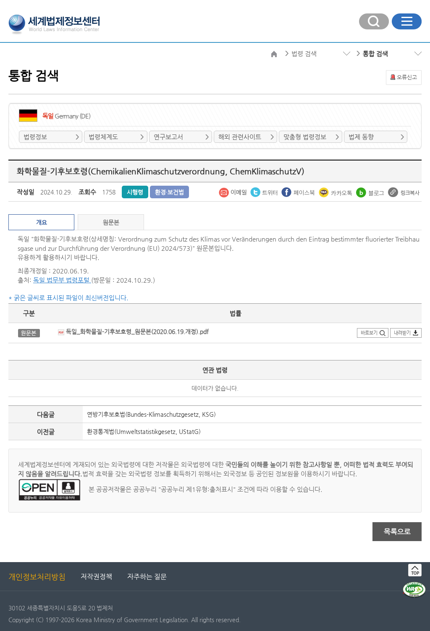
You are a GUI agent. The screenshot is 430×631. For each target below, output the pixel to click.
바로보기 (369, 333)
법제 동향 (361, 136)
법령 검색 (304, 53)
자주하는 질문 (147, 577)
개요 (41, 222)
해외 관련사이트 (239, 136)
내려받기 (402, 333)
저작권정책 (96, 577)
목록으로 (397, 531)
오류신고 (407, 77)
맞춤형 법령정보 (304, 136)
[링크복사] (404, 191)
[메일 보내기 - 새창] (233, 191)
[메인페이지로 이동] (54, 23)
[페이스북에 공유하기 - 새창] (299, 191)
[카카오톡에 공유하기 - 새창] (336, 191)
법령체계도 (103, 136)
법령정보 (35, 136)
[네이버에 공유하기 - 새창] (371, 191)
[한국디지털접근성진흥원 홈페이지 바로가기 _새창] (414, 585)
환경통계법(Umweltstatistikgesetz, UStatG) (144, 431)
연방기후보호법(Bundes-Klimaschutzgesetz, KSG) (151, 414)
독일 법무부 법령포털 (62, 280)
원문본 (111, 222)
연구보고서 (168, 136)
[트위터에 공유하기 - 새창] (264, 191)
